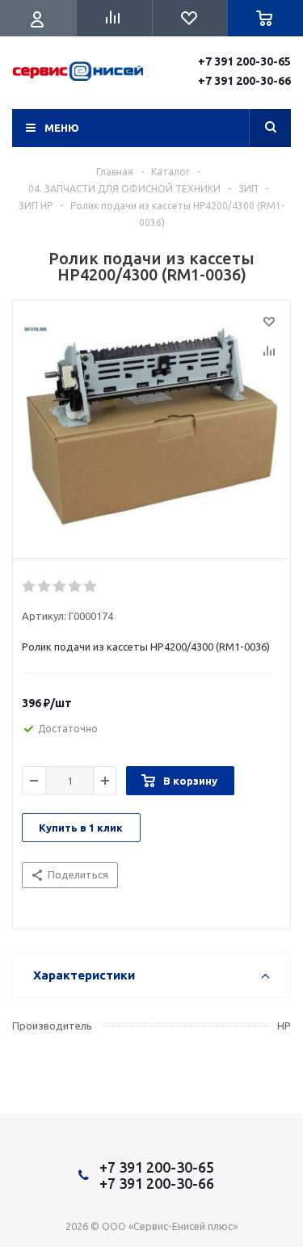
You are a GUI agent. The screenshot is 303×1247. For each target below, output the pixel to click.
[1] (29, 586)
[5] (91, 586)
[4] (75, 586)
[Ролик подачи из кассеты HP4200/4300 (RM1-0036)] (151, 426)
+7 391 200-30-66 (244, 80)
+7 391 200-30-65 (244, 61)
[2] (45, 586)
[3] (60, 586)
